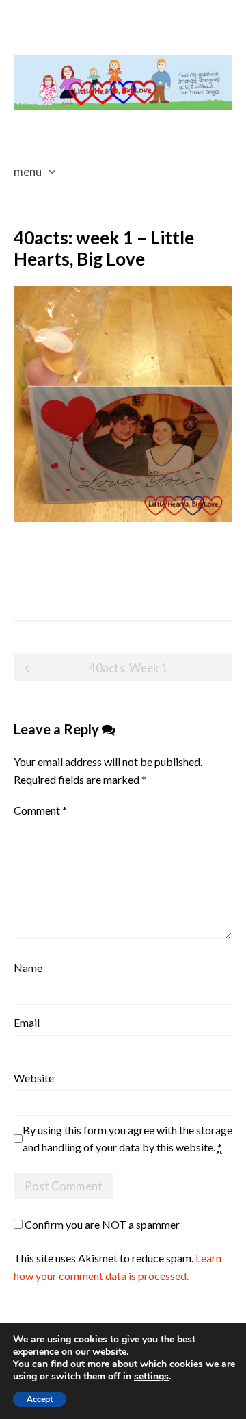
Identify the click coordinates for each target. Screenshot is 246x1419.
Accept (40, 1399)
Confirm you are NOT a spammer (101, 1224)
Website (34, 1077)
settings (151, 1376)
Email (27, 1022)
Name (28, 967)
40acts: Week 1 (128, 668)
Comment (40, 810)
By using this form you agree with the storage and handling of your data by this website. (127, 1138)
